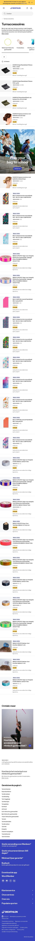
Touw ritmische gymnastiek (10, 816)
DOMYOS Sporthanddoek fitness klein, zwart (23, 65)
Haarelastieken (6, 791)
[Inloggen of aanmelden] (27, 8)
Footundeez (20, 48)
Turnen (4, 819)
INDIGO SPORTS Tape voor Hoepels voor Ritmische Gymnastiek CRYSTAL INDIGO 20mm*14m (23, 503)
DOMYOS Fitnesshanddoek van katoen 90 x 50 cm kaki (22, 98)
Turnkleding (5, 796)
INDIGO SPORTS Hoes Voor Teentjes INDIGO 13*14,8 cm (21, 524)
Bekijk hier (17, 168)
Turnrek (4, 826)
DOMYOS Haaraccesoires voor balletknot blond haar (22, 178)
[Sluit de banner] (32, 2)
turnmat (4, 806)
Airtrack (4, 809)
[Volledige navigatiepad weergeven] (2, 18)
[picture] (6, 70)
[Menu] (4, 8)
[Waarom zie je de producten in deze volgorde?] (2, 61)
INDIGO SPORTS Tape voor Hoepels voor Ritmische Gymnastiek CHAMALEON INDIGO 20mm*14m (23, 541)
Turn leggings (6, 799)
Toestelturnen (6, 834)
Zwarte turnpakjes (7, 831)
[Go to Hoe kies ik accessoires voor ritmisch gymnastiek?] (30, 745)
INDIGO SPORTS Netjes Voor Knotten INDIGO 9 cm (21, 644)
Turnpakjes (5, 804)
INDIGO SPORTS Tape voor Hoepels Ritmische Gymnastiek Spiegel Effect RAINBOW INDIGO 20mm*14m (23, 258)
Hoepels (4, 829)
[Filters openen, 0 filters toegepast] (4, 57)
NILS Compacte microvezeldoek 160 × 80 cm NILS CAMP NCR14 (22, 196)
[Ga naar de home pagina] (15, 8)
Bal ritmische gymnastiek (9, 814)
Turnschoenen (6, 789)
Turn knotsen (6, 836)
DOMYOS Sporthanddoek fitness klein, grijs (23, 82)
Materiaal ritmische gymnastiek (8, 48)
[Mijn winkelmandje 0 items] (31, 8)
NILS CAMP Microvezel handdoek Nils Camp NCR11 (23, 300)
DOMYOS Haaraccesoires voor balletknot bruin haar (22, 114)
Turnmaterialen (6, 821)
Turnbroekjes (6, 794)
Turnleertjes (5, 801)
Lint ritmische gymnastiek (10, 811)
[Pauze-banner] (29, 2)
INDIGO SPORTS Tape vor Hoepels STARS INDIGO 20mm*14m (23, 460)
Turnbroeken (6, 824)
